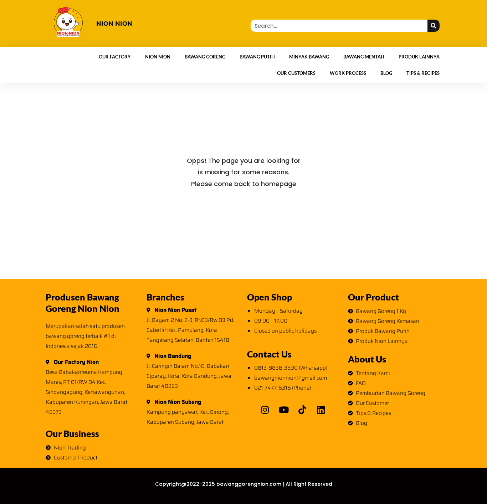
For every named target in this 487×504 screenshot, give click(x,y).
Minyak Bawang (309, 57)
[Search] (433, 26)
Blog (386, 73)
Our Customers (296, 73)
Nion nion (114, 23)
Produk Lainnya (419, 57)
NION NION (157, 57)
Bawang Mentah (363, 57)
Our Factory (115, 57)
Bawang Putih (257, 57)
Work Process (348, 73)
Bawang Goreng (205, 57)
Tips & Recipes (423, 73)
